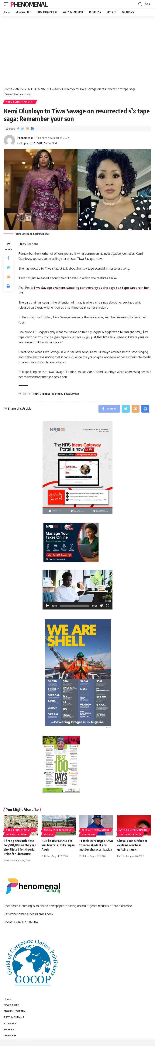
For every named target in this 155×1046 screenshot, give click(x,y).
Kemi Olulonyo (41, 393)
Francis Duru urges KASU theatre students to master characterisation (96, 845)
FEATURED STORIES (17, 834)
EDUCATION (88, 834)
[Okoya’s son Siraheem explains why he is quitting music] (134, 825)
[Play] (47, 606)
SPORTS (48, 834)
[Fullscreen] (107, 606)
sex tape (57, 393)
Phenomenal (29, 4)
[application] (77, 589)
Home (8, 89)
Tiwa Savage (71, 393)
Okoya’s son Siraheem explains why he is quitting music (132, 845)
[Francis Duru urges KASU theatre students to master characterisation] (96, 825)
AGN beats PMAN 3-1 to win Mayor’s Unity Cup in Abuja (58, 845)
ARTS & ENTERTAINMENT (33, 89)
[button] (77, 589)
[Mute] (101, 606)
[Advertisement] (77, 55)
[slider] (74, 606)
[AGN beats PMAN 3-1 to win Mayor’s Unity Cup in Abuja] (59, 825)
